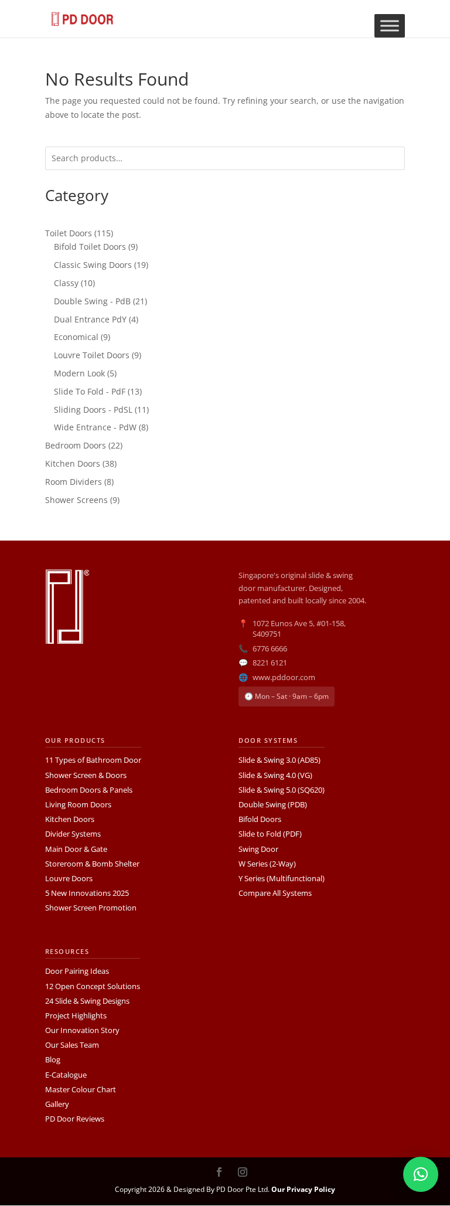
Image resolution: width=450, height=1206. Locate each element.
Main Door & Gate (76, 849)
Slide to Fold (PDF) (270, 833)
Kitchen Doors (69, 819)
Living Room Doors (78, 804)
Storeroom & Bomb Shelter (92, 863)
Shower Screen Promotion (91, 907)
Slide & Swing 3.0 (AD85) (279, 760)
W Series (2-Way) (267, 863)
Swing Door (258, 849)
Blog (52, 1059)
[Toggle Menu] (389, 25)
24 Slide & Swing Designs (87, 1001)
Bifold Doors (259, 819)
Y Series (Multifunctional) (281, 878)
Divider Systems (73, 833)
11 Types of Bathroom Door (93, 760)
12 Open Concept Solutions (92, 986)
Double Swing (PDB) (272, 804)
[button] (420, 1174)
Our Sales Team (72, 1044)
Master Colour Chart (80, 1089)
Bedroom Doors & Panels (88, 789)
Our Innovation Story (82, 1030)
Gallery (57, 1104)
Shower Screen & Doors (86, 775)
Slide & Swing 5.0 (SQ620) (281, 789)
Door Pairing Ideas (77, 971)
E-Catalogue (66, 1074)
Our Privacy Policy (303, 1189)
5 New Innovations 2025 (87, 893)
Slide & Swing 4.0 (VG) (275, 775)
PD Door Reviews (74, 1118)
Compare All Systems (275, 893)
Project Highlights (76, 1015)
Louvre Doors (69, 878)
